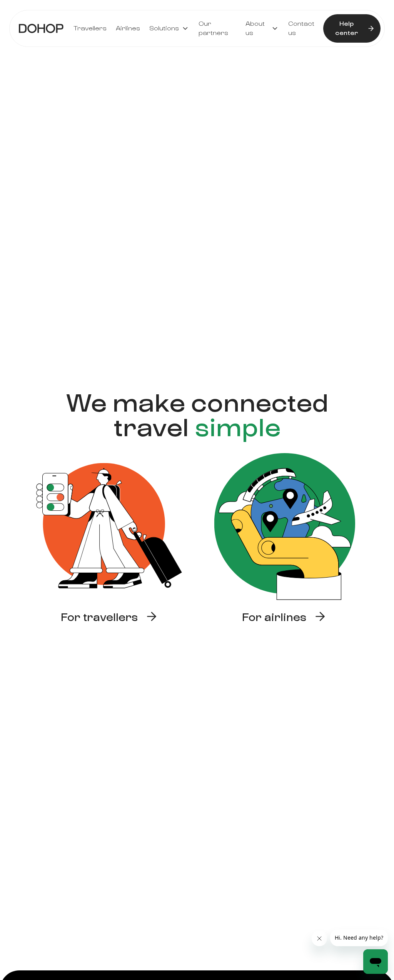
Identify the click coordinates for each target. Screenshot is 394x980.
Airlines (128, 28)
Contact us (301, 28)
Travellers (90, 28)
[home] (41, 28)
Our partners (213, 28)
